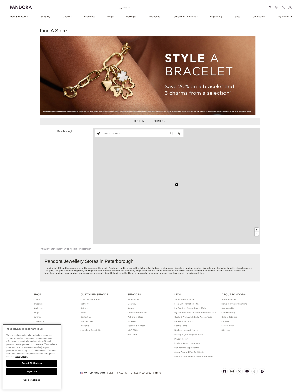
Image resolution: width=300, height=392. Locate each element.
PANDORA (44, 249)
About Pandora (228, 299)
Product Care (86, 321)
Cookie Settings (31, 380)
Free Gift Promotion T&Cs (186, 304)
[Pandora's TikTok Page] (254, 371)
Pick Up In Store (135, 317)
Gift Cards (132, 334)
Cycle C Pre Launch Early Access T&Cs (193, 317)
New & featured (19, 16)
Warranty (85, 326)
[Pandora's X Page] (239, 371)
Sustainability (227, 308)
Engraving (216, 16)
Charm (36, 299)
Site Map (225, 330)
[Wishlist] (269, 7)
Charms (67, 16)
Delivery (84, 304)
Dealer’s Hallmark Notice (186, 330)
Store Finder (56, 249)
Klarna (131, 308)
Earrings (131, 16)
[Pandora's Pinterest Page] (262, 371)
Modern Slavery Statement (187, 343)
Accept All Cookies (32, 363)
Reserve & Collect (136, 326)
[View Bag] (290, 7)
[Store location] (276, 7)
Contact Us (85, 317)
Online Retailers (229, 317)
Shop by (45, 16)
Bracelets (89, 16)
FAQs (83, 312)
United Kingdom (70, 249)
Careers (225, 321)
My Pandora (285, 16)
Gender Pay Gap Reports (186, 347)
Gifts (237, 16)
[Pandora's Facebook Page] (224, 371)
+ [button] (257, 229)
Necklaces (154, 16)
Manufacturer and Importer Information (193, 356)
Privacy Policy (181, 339)
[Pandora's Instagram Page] (232, 371)
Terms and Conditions (184, 299)
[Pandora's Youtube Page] (247, 371)
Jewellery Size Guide (90, 330)
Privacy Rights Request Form (188, 334)
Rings (110, 16)
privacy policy (21, 356)
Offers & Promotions (137, 312)
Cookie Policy (181, 326)
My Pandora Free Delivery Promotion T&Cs (195, 312)
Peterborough (64, 131)
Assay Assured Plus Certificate (189, 352)
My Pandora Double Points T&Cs (190, 308)
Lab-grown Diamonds (185, 16)
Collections (259, 16)
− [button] (257, 233)
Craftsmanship (228, 312)
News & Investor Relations (234, 304)
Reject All (32, 371)
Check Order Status (90, 299)
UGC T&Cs (133, 330)
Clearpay (132, 304)
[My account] (283, 7)
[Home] (21, 6)
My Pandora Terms (183, 321)
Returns (84, 308)
